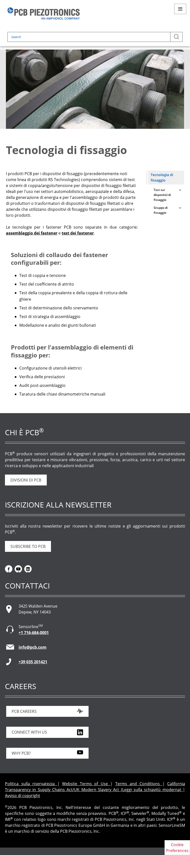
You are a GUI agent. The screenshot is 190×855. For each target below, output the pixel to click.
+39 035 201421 (33, 662)
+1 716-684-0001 (34, 632)
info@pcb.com (33, 647)
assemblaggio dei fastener (31, 233)
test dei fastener (78, 233)
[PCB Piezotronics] (43, 13)
